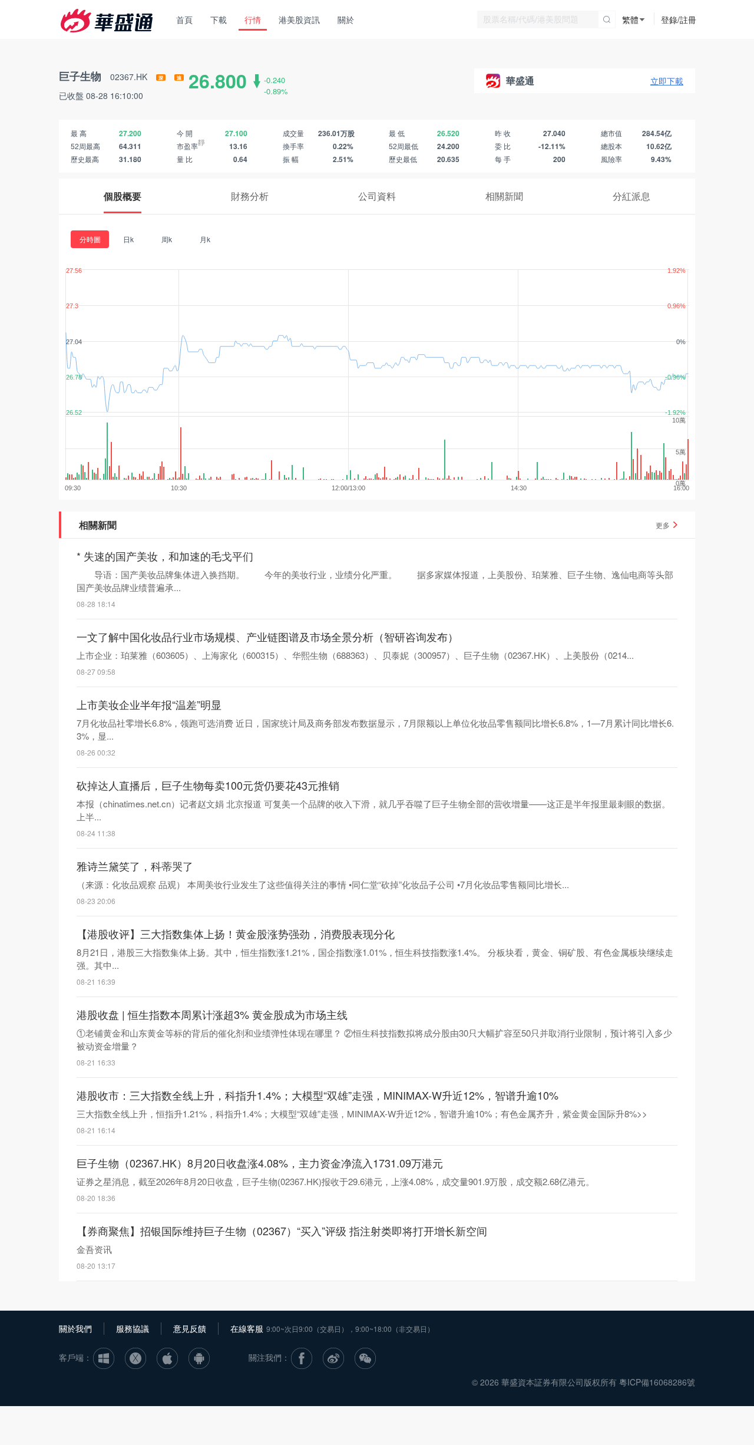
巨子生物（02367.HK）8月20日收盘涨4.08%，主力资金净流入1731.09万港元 (260, 1162)
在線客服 (246, 1328)
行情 (252, 19)
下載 (218, 19)
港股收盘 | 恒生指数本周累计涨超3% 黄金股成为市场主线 (212, 1014)
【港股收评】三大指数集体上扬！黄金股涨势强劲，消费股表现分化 (236, 933)
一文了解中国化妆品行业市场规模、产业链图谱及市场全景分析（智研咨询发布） (267, 636)
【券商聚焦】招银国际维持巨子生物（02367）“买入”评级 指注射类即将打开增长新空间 (282, 1230)
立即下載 (666, 81)
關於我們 (75, 1328)
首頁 (184, 19)
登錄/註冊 (678, 19)
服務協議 (132, 1328)
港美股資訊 (299, 19)
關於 (346, 19)
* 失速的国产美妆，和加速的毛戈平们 (165, 555)
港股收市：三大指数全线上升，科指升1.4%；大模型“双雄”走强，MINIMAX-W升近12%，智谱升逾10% (317, 1095)
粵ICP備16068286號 (657, 1382)
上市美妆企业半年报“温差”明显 (149, 704)
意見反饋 (189, 1328)
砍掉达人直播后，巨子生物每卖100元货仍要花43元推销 (208, 785)
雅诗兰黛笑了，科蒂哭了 (135, 865)
